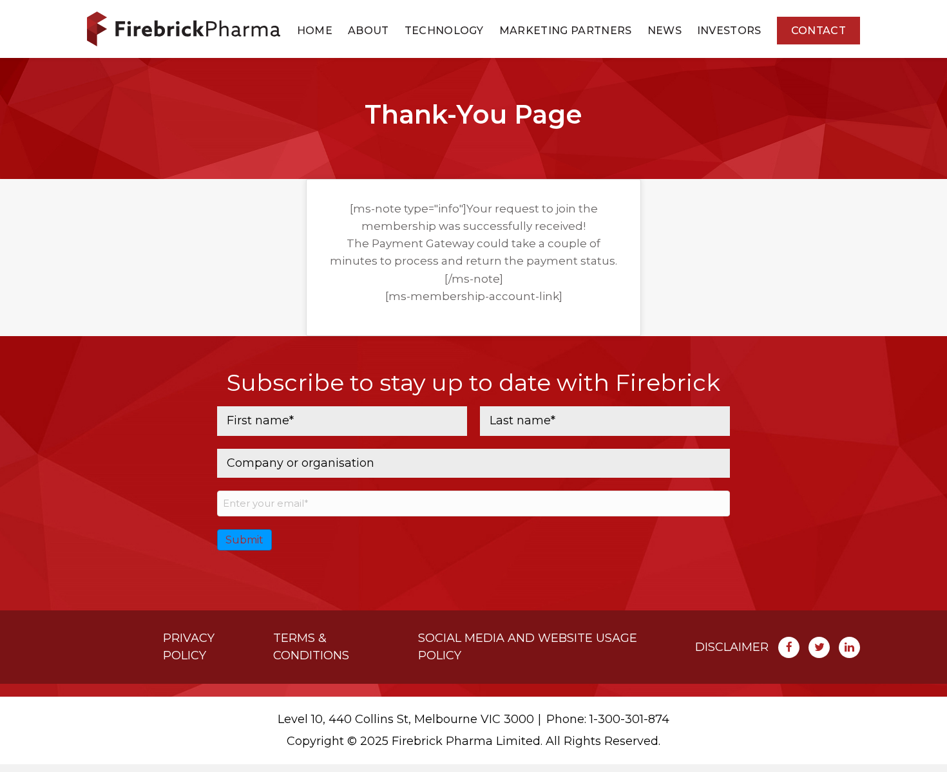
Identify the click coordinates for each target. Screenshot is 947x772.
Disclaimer (732, 647)
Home (314, 30)
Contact (818, 30)
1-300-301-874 (629, 719)
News (664, 30)
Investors (729, 30)
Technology (444, 30)
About (368, 30)
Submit (244, 540)
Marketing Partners (565, 30)
